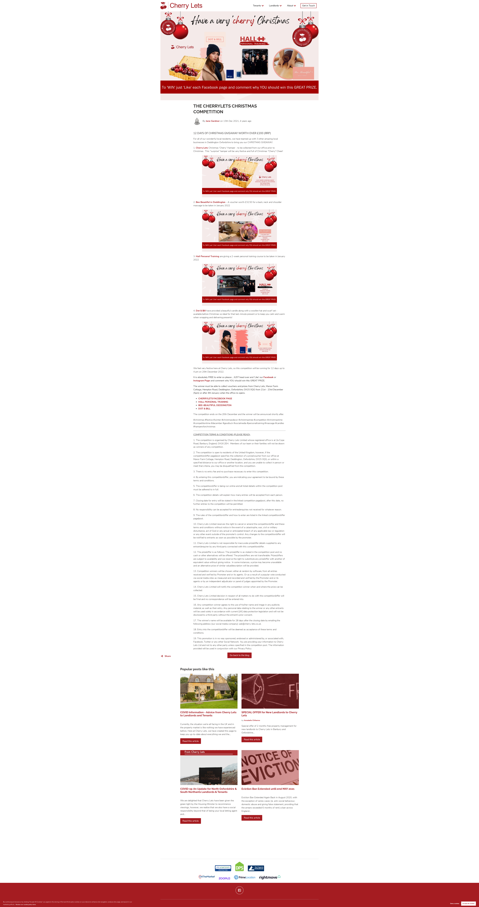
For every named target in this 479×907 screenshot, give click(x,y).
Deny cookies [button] (454, 904)
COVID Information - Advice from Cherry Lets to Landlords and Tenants (208, 714)
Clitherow (252, 720)
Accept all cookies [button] (468, 904)
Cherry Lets (202, 147)
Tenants (257, 5)
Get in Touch (308, 5)
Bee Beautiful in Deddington (211, 202)
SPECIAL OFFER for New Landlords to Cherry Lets (269, 714)
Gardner (213, 121)
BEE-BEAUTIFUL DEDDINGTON (214, 405)
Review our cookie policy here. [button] (26, 905)
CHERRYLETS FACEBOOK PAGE (215, 398)
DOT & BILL (204, 408)
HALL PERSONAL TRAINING (213, 401)
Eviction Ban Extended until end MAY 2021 (267, 788)
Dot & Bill (201, 310)
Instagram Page (201, 380)
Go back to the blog (239, 655)
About (290, 5)
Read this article (190, 741)
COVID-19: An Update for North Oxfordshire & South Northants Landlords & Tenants (208, 790)
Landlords (274, 5)
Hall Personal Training (207, 256)
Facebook (268, 377)
